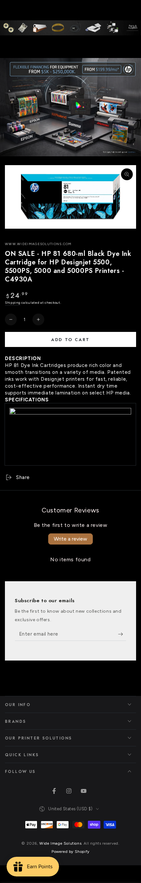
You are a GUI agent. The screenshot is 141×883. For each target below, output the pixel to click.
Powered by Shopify (70, 851)
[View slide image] (70, 107)
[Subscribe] (122, 634)
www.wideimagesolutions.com (38, 244)
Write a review (70, 539)
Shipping (13, 302)
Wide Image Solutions (60, 843)
